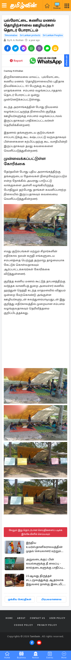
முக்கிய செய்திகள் (19, 599)
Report (18, 61)
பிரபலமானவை (51, 599)
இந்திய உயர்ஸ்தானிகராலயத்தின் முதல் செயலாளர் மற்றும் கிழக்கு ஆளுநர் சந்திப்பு (44, 547)
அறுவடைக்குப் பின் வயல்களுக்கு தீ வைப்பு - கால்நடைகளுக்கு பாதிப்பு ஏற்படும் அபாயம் (44, 563)
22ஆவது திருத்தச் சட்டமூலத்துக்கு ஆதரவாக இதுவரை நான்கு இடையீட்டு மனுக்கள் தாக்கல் (46, 580)
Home (9, 618)
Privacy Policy (47, 625)
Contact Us (37, 618)
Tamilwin (35, 636)
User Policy (57, 618)
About (21, 618)
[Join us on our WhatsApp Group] (45, 60)
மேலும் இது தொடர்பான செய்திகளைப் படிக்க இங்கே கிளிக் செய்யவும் (35, 532)
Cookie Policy (23, 625)
